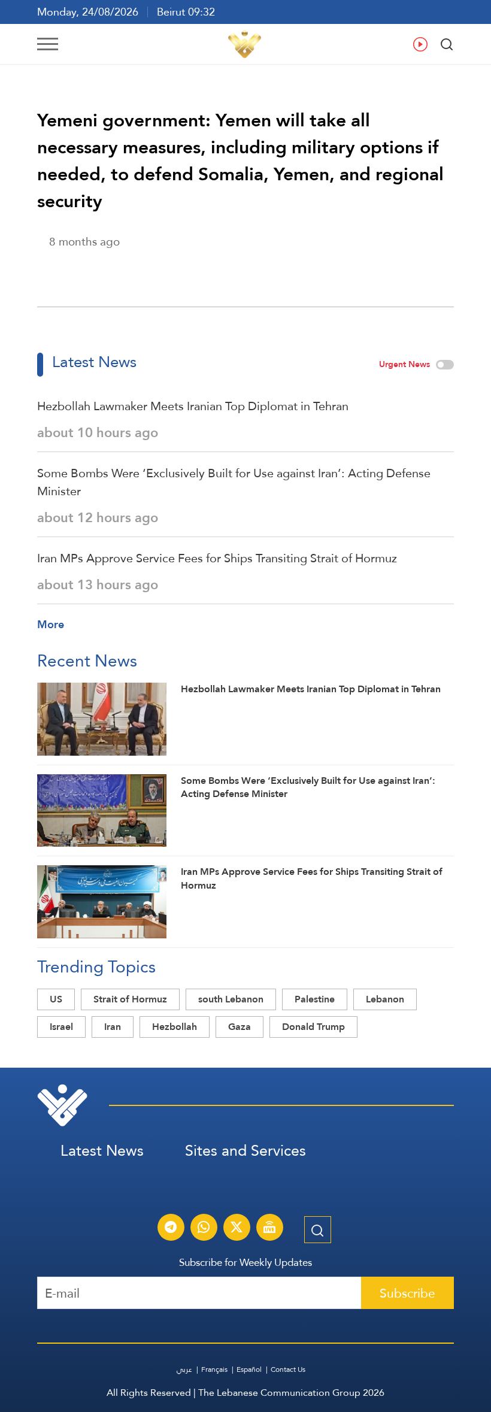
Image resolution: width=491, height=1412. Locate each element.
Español (249, 1369)
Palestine (315, 999)
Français (214, 1369)
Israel (61, 1026)
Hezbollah (174, 1026)
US (56, 999)
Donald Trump (313, 1026)
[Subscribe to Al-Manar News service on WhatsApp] (204, 1228)
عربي (184, 1369)
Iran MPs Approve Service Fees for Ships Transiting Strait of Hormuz (217, 558)
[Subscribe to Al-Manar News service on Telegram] (171, 1228)
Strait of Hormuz (130, 999)
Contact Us (288, 1369)
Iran (112, 1026)
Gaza (239, 1026)
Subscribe (407, 1293)
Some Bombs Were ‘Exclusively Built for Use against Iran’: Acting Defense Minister (234, 482)
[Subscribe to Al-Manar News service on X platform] (237, 1228)
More (50, 624)
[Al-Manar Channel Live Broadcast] (269, 1228)
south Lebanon (230, 999)
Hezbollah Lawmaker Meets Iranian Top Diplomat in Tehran (192, 406)
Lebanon (385, 999)
